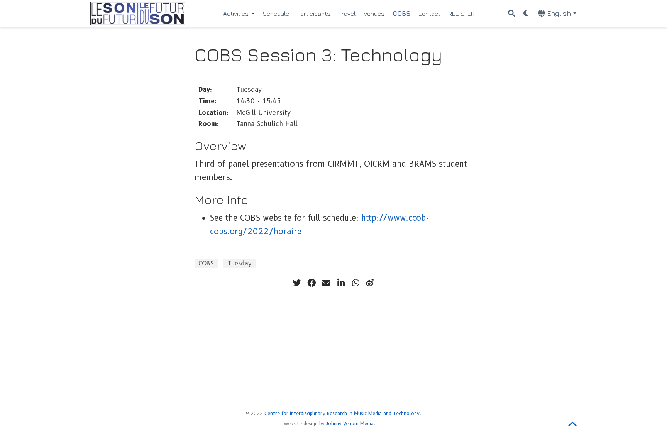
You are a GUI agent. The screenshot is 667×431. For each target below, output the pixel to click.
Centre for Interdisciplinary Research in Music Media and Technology (342, 413)
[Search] (511, 13)
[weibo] (370, 283)
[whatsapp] (355, 283)
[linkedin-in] (341, 283)
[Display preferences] (526, 13)
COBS (206, 263)
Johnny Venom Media (350, 423)
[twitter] (297, 283)
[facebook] (311, 283)
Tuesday (239, 263)
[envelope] (326, 283)
